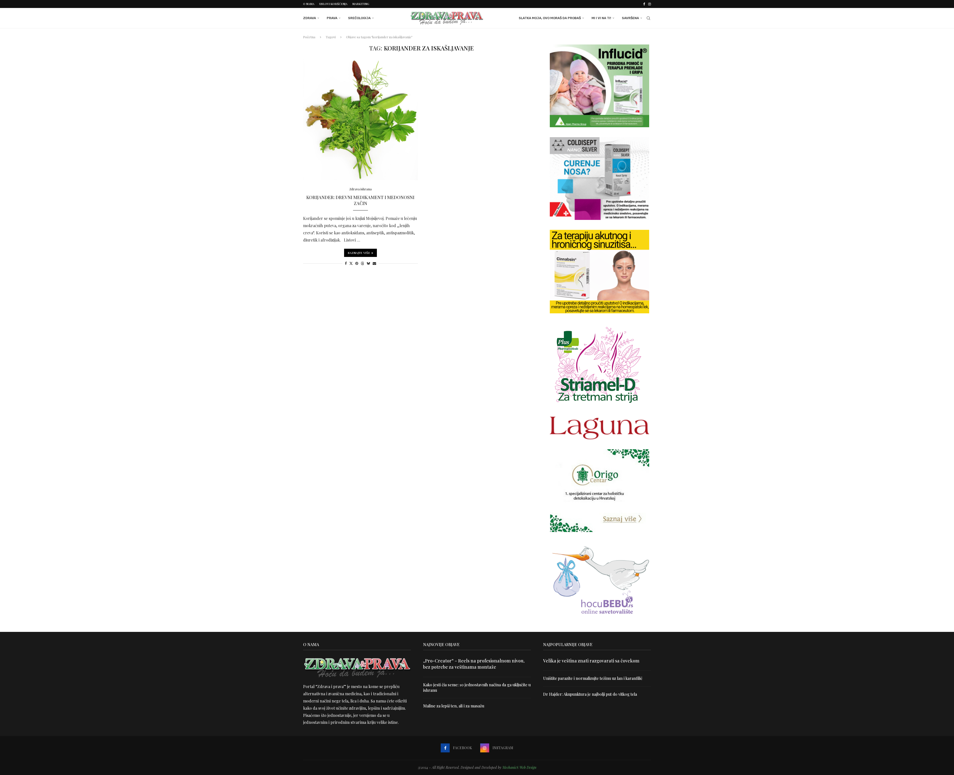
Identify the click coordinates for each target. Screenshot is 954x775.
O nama (308, 4)
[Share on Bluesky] (368, 263)
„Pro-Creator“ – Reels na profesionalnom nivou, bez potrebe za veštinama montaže (473, 664)
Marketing (360, 4)
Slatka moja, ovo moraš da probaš (550, 18)
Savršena (630, 18)
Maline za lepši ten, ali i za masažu (453, 705)
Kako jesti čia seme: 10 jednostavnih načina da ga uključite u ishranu (477, 687)
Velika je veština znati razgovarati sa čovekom (591, 661)
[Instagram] (649, 4)
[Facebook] (644, 4)
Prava (332, 18)
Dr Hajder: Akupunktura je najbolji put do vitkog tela (590, 694)
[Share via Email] (374, 263)
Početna (309, 37)
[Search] (648, 18)
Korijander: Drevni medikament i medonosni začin (360, 200)
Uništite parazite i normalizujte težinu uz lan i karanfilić (592, 678)
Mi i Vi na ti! (601, 18)
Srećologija (359, 18)
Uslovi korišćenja (333, 4)
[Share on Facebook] (346, 263)
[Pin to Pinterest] (356, 263)
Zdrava (309, 18)
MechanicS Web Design (519, 767)
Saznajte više (359, 253)
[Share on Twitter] (351, 263)
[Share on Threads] (362, 263)
